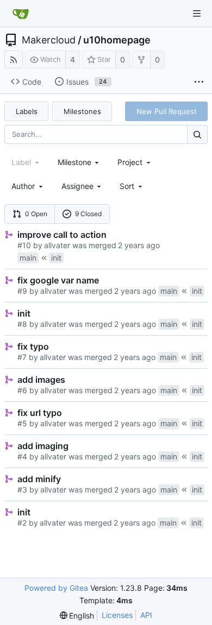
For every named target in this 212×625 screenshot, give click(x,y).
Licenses (117, 615)
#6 (22, 390)
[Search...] (197, 134)
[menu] (132, 186)
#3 (22, 489)
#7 (22, 357)
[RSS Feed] (13, 59)
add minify (39, 479)
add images (41, 379)
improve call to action (62, 234)
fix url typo (39, 412)
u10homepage (117, 40)
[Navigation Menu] (197, 13)
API (146, 615)
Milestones (82, 111)
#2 (22, 522)
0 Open (36, 214)
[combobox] (79, 162)
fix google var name (58, 280)
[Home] (20, 13)
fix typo (33, 346)
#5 (22, 423)
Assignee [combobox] (77, 186)
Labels (27, 111)
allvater (57, 245)
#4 (22, 456)
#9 (22, 290)
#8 (22, 324)
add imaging (42, 445)
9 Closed (88, 214)
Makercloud (49, 40)
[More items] (199, 82)
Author (23, 186)
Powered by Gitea (56, 587)
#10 (24, 245)
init (23, 313)
